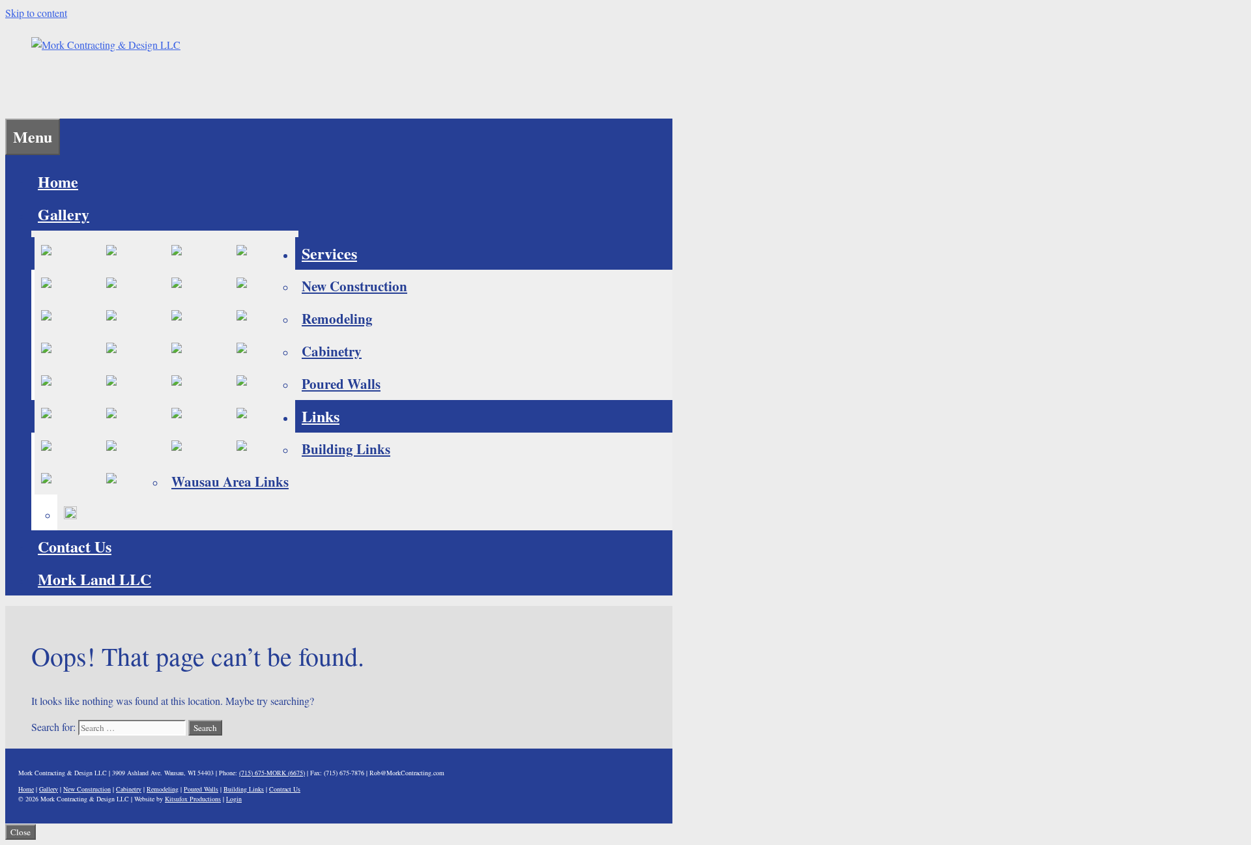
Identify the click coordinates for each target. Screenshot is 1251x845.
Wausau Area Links (230, 481)
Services (329, 253)
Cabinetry (332, 351)
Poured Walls (341, 384)
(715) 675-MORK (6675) (272, 772)
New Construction (354, 286)
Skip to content (36, 13)
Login (234, 798)
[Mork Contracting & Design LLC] (105, 44)
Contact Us (74, 546)
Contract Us (284, 789)
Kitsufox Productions (193, 798)
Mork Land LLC (94, 578)
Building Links (346, 449)
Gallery (63, 214)
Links (320, 416)
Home (58, 181)
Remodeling (337, 318)
